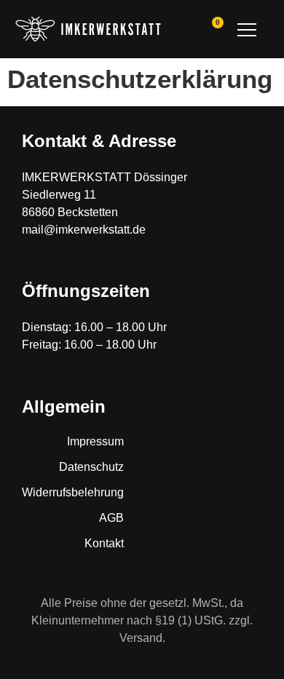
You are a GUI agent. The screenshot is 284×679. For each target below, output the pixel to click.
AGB (111, 518)
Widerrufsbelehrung (73, 492)
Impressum (95, 441)
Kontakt (104, 543)
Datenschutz (91, 467)
